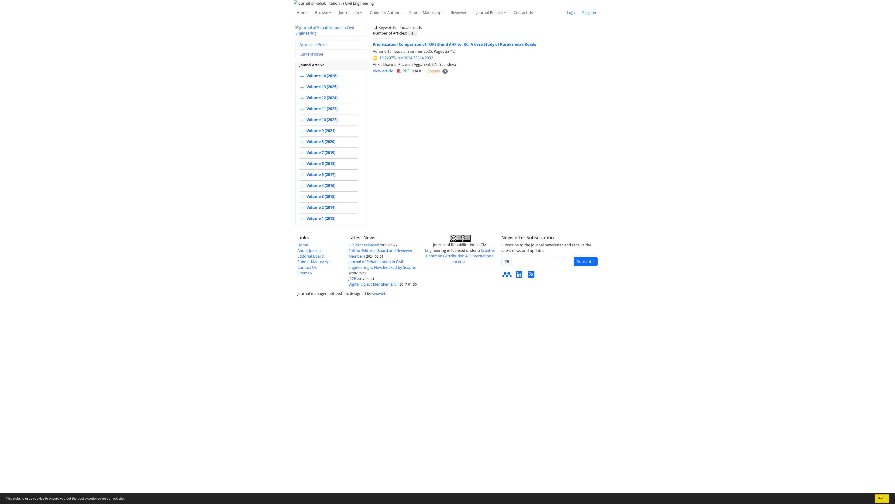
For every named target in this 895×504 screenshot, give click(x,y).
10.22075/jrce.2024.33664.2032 (406, 57)
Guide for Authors (386, 12)
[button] (126, 499)
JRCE (352, 278)
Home (302, 12)
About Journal (309, 250)
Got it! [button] (882, 498)
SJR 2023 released (363, 245)
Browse (321, 12)
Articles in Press (313, 44)
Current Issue (311, 54)
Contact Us (523, 12)
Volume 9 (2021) (320, 130)
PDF (411, 71)
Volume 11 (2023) (321, 108)
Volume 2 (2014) (320, 207)
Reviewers (459, 12)
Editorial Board (310, 256)
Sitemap (304, 273)
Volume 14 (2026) (321, 75)
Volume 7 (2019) (320, 152)
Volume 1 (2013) (320, 218)
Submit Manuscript (426, 12)
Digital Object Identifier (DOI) (373, 284)
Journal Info (349, 12)
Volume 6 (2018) (320, 163)
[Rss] (531, 275)
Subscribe (586, 261)
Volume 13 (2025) (321, 86)
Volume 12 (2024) (321, 97)
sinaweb (379, 293)
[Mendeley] (507, 275)
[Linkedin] (519, 275)
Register (589, 12)
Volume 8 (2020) (320, 141)
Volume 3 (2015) (320, 196)
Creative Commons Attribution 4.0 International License (460, 256)
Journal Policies (489, 12)
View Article (383, 71)
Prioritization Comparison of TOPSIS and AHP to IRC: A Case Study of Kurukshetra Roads (454, 44)
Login (572, 12)
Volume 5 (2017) (320, 174)
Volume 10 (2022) (321, 119)
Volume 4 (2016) (320, 185)
